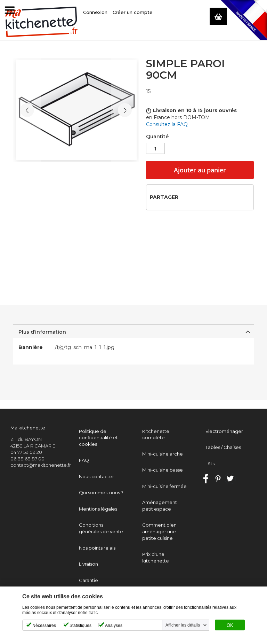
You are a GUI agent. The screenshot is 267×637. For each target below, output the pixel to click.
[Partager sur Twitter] (197, 197)
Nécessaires (44, 625)
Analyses (113, 625)
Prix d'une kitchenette (155, 557)
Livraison (88, 564)
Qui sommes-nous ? (101, 492)
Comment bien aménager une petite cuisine (159, 531)
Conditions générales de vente (101, 528)
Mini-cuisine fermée (164, 486)
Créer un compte (133, 12)
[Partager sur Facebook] (186, 197)
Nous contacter (96, 476)
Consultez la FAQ (167, 124)
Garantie (88, 580)
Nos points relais (97, 548)
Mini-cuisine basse (162, 470)
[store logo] (41, 22)
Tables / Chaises (223, 447)
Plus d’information (42, 332)
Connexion (95, 12)
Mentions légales (98, 509)
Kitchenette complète (155, 434)
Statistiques (80, 625)
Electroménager (224, 431)
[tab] (133, 331)
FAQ (84, 460)
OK (230, 625)
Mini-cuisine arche (162, 454)
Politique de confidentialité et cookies (98, 437)
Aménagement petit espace (159, 505)
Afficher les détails (182, 625)
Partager (164, 197)
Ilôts (210, 463)
